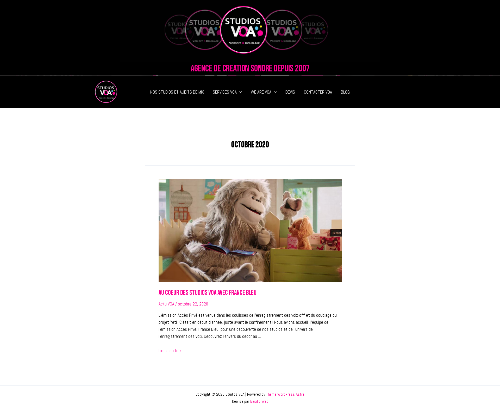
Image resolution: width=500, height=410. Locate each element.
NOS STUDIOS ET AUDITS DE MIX (177, 92)
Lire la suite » (170, 350)
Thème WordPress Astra (285, 394)
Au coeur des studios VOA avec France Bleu (208, 293)
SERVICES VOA (225, 92)
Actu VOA (166, 304)
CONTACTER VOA (318, 92)
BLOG (345, 92)
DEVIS (290, 92)
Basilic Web (259, 401)
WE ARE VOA (261, 92)
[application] (239, 92)
